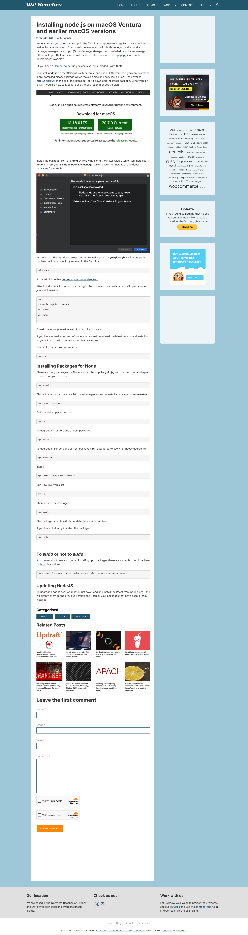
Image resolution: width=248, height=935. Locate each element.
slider (195, 173)
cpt (187, 142)
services (175, 906)
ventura (81, 616)
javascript (200, 157)
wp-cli (202, 187)
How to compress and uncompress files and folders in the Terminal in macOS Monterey (137, 687)
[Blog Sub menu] (211, 5)
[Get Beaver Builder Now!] (187, 92)
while (191, 181)
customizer (202, 143)
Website (41, 740)
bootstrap (189, 138)
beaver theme (198, 134)
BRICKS (112, 931)
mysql (172, 165)
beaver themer (176, 138)
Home (121, 5)
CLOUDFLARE (139, 931)
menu (199, 161)
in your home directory (80, 279)
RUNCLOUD (167, 931)
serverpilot (176, 173)
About (135, 5)
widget (198, 181)
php (191, 165)
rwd (189, 170)
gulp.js (123, 55)
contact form (203, 906)
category (171, 143)
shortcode (186, 173)
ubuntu (176, 181)
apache (180, 130)
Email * (40, 724)
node (62, 616)
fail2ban (179, 147)
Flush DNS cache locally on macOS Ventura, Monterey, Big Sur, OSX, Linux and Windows (77, 687)
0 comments (65, 38)
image (191, 156)
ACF (173, 130)
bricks (197, 139)
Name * (41, 709)
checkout (179, 143)
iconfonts (182, 157)
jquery (171, 161)
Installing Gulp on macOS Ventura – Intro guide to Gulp (137, 653)
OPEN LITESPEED (123, 931)
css (193, 142)
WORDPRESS (102, 931)
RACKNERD (182, 931)
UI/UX (184, 181)
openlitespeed (182, 166)
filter (185, 147)
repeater (173, 170)
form (205, 147)
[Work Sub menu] (176, 5)
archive (189, 130)
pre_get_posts (200, 166)
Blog (202, 5)
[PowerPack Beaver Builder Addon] (188, 266)
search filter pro (198, 170)
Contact (187, 5)
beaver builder (179, 134)
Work (168, 5)
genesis (176, 151)
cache (203, 139)
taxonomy (172, 177)
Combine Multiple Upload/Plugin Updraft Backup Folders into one (46, 654)
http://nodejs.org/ (47, 80)
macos (45, 616)
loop (180, 161)
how (43, 564)
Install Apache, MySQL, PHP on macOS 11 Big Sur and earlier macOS (78, 654)
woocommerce (183, 186)
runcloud (183, 170)
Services (152, 5)
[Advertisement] (93, 855)
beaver (199, 130)
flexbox (192, 147)
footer (199, 147)
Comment (43, 756)
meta (206, 162)
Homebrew (60, 66)
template (184, 177)
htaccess (173, 157)
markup (188, 161)
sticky (201, 174)
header (190, 152)
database (170, 147)
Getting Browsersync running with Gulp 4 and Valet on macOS (108, 654)
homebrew (200, 152)
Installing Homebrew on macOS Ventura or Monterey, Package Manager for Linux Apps (48, 687)
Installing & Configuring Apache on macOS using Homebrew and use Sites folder (106, 687)
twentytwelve (201, 178)
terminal (192, 178)
